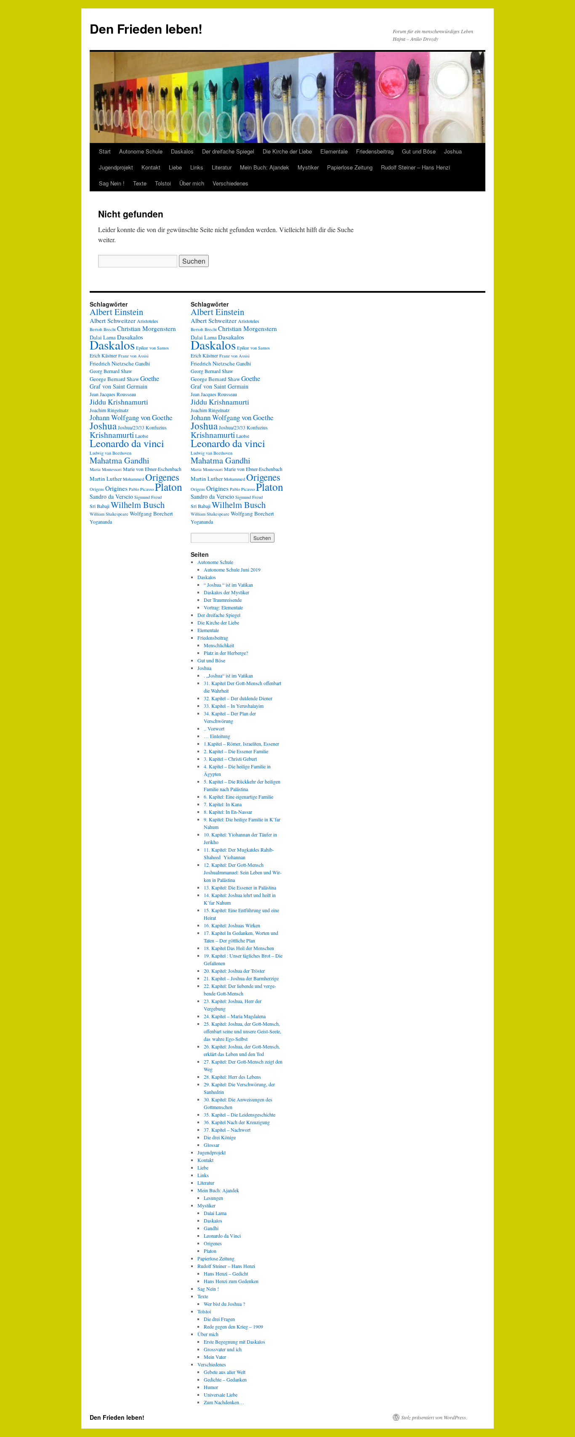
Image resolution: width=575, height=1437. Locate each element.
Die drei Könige (220, 1137)
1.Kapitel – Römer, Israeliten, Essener (241, 743)
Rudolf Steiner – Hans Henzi (415, 167)
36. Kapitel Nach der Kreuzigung (237, 1122)
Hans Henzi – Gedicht (226, 1273)
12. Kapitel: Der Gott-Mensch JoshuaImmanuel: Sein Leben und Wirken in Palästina (243, 872)
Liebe (175, 167)
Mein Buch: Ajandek (264, 167)
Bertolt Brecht (103, 329)
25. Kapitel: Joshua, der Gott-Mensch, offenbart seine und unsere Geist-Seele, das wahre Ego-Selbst (242, 1031)
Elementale (334, 151)
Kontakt (150, 167)
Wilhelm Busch (138, 505)
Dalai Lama (215, 1212)
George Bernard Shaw (114, 379)
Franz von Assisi (133, 356)
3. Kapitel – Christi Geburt (230, 758)
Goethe (149, 378)
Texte (139, 183)
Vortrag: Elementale (223, 607)
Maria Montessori (106, 469)
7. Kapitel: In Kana (223, 804)
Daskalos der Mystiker (226, 592)
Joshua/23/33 (131, 427)
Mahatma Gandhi (119, 460)
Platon (168, 486)
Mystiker (308, 167)
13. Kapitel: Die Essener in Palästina (240, 887)
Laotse (141, 435)
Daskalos (182, 151)
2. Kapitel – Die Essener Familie (236, 751)
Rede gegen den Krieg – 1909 (233, 1326)
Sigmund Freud (148, 497)
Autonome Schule (140, 151)
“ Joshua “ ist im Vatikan (228, 584)
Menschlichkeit (219, 645)
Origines (116, 488)
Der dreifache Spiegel (228, 151)
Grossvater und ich (223, 1349)
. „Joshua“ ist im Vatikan (228, 675)
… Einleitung (217, 736)
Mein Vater (215, 1356)
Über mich (191, 183)
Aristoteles (147, 321)
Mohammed (133, 479)
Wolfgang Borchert (151, 513)
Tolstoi (163, 183)
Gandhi (142, 363)
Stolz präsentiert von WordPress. (434, 1417)
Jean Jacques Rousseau (113, 394)
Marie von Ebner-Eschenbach (152, 469)
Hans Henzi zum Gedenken (231, 1281)
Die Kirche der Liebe (287, 151)
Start (105, 151)
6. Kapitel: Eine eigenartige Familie (238, 796)
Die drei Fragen (219, 1318)
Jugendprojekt (116, 167)
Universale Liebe (220, 1394)
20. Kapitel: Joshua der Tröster (234, 970)
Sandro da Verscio (111, 496)
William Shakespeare (109, 514)
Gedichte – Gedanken (225, 1379)
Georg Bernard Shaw (111, 371)
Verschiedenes (230, 183)
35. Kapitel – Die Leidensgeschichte (239, 1114)
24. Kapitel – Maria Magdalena (235, 1016)
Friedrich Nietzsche (112, 363)
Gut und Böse (419, 151)
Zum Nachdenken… (224, 1402)
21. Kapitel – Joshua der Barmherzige (241, 978)
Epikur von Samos (152, 348)
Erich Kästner (103, 355)
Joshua (453, 151)
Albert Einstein (116, 312)
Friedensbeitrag (375, 151)
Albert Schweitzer (113, 320)
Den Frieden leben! (146, 28)
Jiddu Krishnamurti (119, 402)
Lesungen (213, 1197)
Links (196, 167)
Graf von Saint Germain (118, 386)
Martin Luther (106, 478)
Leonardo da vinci (127, 443)
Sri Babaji (99, 506)
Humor (211, 1387)
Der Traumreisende (223, 599)
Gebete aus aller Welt (224, 1371)
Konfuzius (156, 427)
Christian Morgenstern (146, 328)
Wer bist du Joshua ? (224, 1303)
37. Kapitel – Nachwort (227, 1129)
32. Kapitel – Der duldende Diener (238, 698)
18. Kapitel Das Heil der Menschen (239, 948)
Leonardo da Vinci (222, 1235)
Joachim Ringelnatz (109, 410)
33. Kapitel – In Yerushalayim (234, 705)
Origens (97, 489)
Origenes (162, 477)
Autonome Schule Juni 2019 (232, 569)
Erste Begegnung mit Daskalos (234, 1341)
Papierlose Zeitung (350, 167)
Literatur (222, 167)
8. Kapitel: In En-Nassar (228, 811)
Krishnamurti (112, 434)
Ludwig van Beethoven (110, 453)
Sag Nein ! (112, 183)
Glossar (211, 1144)
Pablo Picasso (141, 489)
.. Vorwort (214, 728)
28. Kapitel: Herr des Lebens (232, 1076)
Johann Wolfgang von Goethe (131, 417)
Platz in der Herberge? (226, 652)
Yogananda (101, 521)
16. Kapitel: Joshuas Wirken (232, 925)
